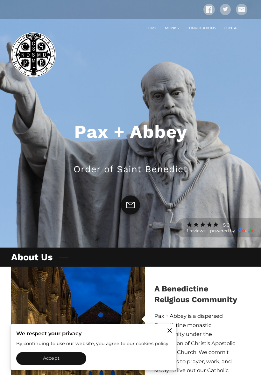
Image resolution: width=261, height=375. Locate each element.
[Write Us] (130, 205)
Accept (51, 358)
